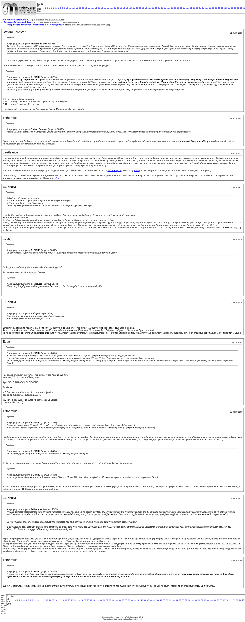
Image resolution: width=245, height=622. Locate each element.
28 (124, 8)
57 (216, 8)
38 (156, 8)
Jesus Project (115, 170)
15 (83, 8)
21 (102, 8)
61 (229, 8)
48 (187, 8)
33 (140, 8)
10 (67, 8)
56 (213, 8)
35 (146, 8)
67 (218, 600)
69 (224, 600)
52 (200, 8)
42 (169, 8)
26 (118, 8)
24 (111, 8)
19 (96, 8)
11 (70, 8)
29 (127, 8)
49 (191, 8)
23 (108, 8)
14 (80, 8)
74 (240, 600)
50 (194, 8)
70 (227, 600)
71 (231, 600)
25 (115, 8)
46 (181, 8)
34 (143, 8)
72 (234, 600)
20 (99, 8)
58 (219, 8)
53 (203, 8)
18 (93, 8)
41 (165, 8)
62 (232, 8)
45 (178, 8)
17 (89, 8)
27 (121, 8)
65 (241, 8)
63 (235, 8)
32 (137, 8)
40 (162, 8)
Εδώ (136, 170)
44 (175, 8)
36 (149, 8)
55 (210, 8)
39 (159, 8)
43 (172, 8)
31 (134, 8)
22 (105, 8)
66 (215, 600)
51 (197, 8)
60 (225, 8)
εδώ (57, 178)
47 (184, 8)
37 (153, 8)
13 (77, 8)
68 (221, 600)
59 (222, 8)
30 (131, 8)
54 (207, 8)
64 (238, 8)
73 (237, 600)
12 (73, 8)
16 (86, 8)
